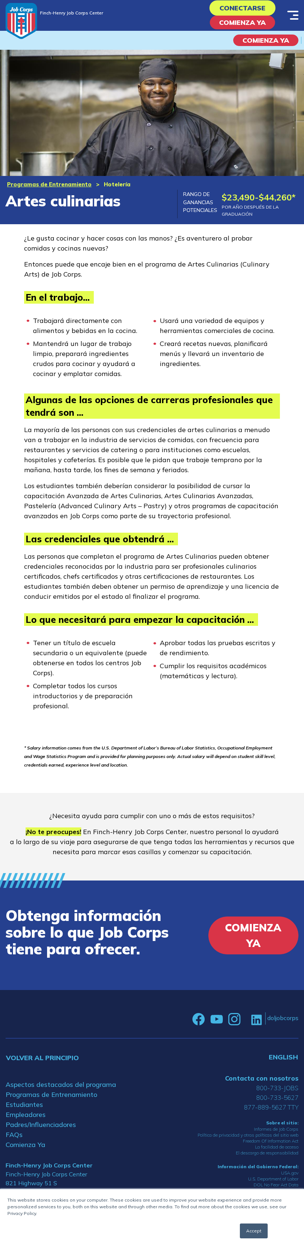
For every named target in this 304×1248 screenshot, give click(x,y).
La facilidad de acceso (276, 1147)
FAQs (14, 1134)
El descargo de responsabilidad (267, 1153)
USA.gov (289, 1173)
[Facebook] (199, 1019)
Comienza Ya (242, 22)
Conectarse (242, 8)
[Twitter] (246, 1019)
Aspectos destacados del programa (61, 1084)
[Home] (21, 21)
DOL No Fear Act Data (276, 1184)
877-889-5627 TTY (271, 1107)
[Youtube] (216, 1019)
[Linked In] (256, 1019)
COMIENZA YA (265, 40)
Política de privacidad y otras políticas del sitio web (248, 1135)
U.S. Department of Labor (273, 1179)
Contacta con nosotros (261, 1078)
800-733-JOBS (277, 1088)
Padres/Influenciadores (41, 1124)
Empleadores (26, 1114)
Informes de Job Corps (276, 1129)
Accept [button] (253, 1231)
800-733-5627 (277, 1097)
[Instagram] (234, 1019)
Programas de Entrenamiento (49, 184)
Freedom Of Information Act (270, 1141)
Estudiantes (24, 1104)
